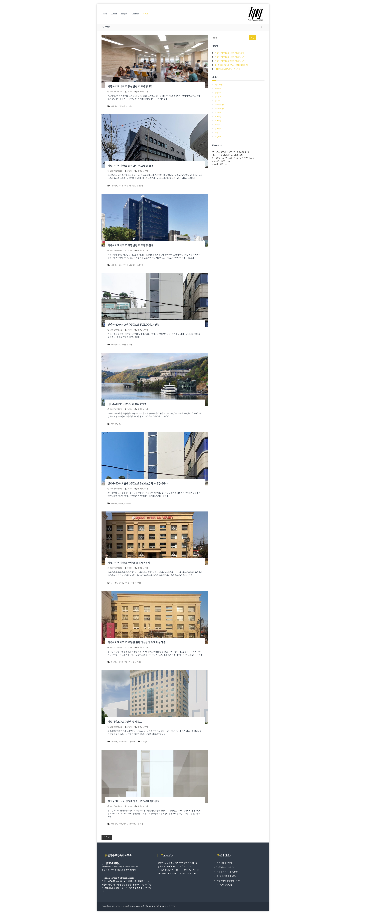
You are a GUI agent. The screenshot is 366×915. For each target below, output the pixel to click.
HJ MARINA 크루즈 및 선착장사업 (127, 404)
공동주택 (218, 93)
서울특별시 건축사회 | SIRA (228, 881)
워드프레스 (173, 906)
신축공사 (125, 344)
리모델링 (129, 106)
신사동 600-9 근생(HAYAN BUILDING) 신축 (133, 325)
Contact (135, 14)
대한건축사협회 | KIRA (226, 876)
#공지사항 (218, 85)
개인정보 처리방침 (224, 885)
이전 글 (107, 837)
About (114, 14)
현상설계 (218, 137)
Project (124, 14)
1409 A (129, 92)
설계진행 (140, 186)
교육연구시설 (123, 186)
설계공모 (144, 742)
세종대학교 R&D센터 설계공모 (125, 722)
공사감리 (114, 583)
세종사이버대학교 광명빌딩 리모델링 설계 (130, 245)
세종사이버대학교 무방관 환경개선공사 (129, 563)
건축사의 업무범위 (224, 863)
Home (104, 14)
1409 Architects (121, 906)
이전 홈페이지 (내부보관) (227, 872)
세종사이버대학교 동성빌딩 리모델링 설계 (130, 166)
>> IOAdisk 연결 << (225, 868)
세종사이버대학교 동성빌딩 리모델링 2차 (130, 86)
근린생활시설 (116, 344)
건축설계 (114, 106)
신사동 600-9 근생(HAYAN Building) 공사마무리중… (138, 483)
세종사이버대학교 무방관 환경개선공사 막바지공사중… (138, 642)
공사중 (121, 503)
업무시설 (218, 129)
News (145, 14)
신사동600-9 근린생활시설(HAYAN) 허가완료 (133, 801)
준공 (130, 344)
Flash (157, 906)
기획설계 (122, 106)
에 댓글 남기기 (142, 92)
